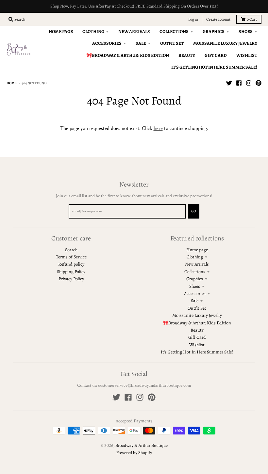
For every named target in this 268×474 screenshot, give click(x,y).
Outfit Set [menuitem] (172, 43)
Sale (194, 301)
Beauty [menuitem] (186, 55)
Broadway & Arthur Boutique (141, 446)
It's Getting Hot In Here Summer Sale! (197, 352)
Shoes (194, 286)
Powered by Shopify (134, 453)
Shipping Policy (71, 272)
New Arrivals (197, 264)
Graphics (194, 279)
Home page (197, 250)
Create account (218, 19)
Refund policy (71, 264)
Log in (193, 19)
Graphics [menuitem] (214, 31)
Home (12, 83)
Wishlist (197, 345)
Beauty (197, 330)
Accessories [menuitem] (107, 43)
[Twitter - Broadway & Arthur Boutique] (229, 83)
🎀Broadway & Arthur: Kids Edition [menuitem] (127, 55)
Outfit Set (197, 308)
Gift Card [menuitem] (216, 55)
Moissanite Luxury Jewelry (197, 315)
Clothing (195, 257)
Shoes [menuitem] (246, 31)
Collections (194, 272)
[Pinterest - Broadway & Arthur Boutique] (258, 83)
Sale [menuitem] (141, 43)
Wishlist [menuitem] (246, 55)
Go (193, 211)
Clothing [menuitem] (93, 31)
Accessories (195, 293)
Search (71, 250)
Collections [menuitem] (174, 31)
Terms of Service (71, 257)
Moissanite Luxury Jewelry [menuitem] (225, 43)
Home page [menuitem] (61, 31)
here (158, 128)
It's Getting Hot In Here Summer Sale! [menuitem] (214, 67)
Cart (252, 19)
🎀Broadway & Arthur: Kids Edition (197, 323)
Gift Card (197, 337)
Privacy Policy (71, 279)
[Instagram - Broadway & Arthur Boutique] (249, 83)
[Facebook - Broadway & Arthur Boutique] (239, 83)
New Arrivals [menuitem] (134, 31)
